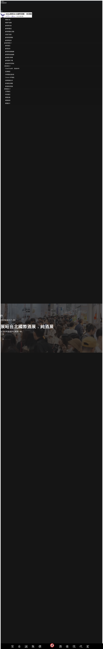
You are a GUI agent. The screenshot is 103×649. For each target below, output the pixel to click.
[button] (8, 17)
